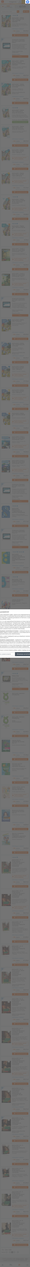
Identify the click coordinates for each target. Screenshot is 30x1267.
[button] (27, 2)
